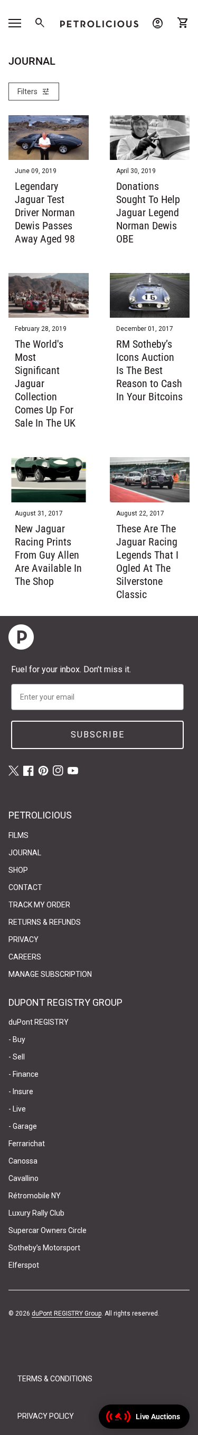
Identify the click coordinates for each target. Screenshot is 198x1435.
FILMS (18, 835)
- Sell (16, 1057)
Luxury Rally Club (36, 1213)
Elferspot (23, 1265)
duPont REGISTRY (38, 1022)
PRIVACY (23, 939)
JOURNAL (24, 852)
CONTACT (25, 887)
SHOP (18, 870)
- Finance (23, 1074)
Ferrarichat (26, 1143)
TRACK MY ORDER (39, 905)
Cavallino (23, 1178)
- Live (17, 1109)
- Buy (16, 1039)
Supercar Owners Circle (47, 1230)
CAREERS (24, 957)
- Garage (22, 1126)
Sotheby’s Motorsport (44, 1248)
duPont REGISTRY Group (66, 1313)
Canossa (22, 1161)
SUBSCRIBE (98, 735)
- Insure (20, 1091)
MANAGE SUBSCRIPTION (50, 974)
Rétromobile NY (34, 1195)
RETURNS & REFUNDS (44, 922)
